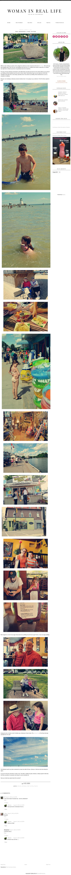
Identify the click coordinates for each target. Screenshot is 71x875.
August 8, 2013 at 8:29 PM (18, 821)
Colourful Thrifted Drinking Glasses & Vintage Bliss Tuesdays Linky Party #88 (63, 94)
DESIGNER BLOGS (41, 873)
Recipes (30, 23)
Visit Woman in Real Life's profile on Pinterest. (61, 127)
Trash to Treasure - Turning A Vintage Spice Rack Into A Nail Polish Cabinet (63, 109)
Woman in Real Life (35, 11)
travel (36, 786)
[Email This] (24, 783)
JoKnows (9, 805)
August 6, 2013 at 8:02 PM (13, 813)
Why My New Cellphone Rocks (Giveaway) (63, 100)
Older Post (48, 864)
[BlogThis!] (25, 783)
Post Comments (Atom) (11, 867)
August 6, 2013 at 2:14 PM (18, 805)
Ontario (24, 786)
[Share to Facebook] (28, 783)
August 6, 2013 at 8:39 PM (15, 829)
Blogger (63, 194)
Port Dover (41, 65)
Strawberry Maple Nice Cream (59, 135)
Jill (4, 797)
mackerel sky (36, 733)
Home (8, 23)
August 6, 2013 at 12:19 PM (11, 797)
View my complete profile (61, 76)
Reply (5, 800)
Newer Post (3, 864)
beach (19, 786)
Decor (39, 23)
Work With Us (60, 23)
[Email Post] (22, 783)
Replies (6, 802)
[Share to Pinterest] (29, 783)
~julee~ (5, 813)
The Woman (19, 23)
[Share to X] (26, 783)
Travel (48, 23)
